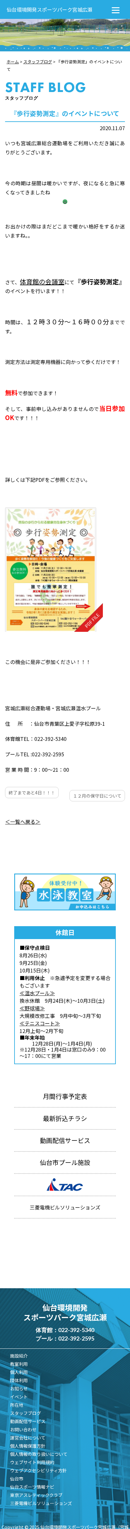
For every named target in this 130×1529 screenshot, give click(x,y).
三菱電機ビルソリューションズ (41, 1503)
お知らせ (19, 1388)
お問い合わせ (23, 1429)
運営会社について (27, 1437)
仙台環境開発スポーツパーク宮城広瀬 (49, 9)
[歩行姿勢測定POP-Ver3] (54, 569)
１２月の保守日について (97, 796)
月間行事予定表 (65, 1096)
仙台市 (16, 1478)
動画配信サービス (65, 1140)
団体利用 (19, 1380)
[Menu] (115, 9)
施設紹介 (19, 1356)
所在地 (16, 1405)
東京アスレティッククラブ (36, 1495)
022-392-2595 (76, 1339)
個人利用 (19, 1372)
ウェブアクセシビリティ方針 (38, 1470)
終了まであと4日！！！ (32, 792)
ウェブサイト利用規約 (32, 1462)
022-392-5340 (76, 1330)
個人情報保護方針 (27, 1446)
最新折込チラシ (65, 1118)
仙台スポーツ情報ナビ (32, 1487)
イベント (19, 1396)
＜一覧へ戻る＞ (22, 821)
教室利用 (19, 1364)
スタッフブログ (25, 1413)
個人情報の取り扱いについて (39, 1454)
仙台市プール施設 (65, 1162)
